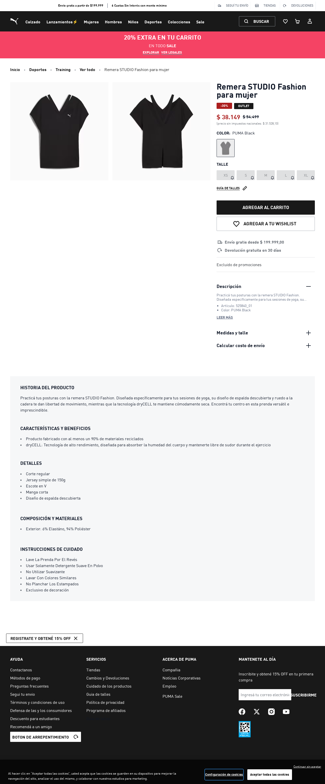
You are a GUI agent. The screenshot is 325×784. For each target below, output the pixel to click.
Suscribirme (303, 694)
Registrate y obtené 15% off (40, 638)
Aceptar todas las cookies (269, 774)
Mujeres (91, 21)
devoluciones (302, 5)
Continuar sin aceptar (307, 766)
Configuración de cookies (224, 774)
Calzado (32, 21)
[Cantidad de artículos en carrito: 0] (297, 21)
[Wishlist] (285, 21)
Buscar (261, 21)
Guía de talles (228, 188)
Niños (133, 21)
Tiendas (270, 5)
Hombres (113, 21)
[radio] (226, 148)
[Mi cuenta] (310, 21)
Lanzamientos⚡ (62, 21)
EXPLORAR (151, 52)
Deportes (153, 21)
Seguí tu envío (237, 5)
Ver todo (87, 69)
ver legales (171, 52)
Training (63, 69)
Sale (200, 21)
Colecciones (179, 21)
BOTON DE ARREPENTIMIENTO (40, 737)
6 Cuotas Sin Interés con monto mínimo (139, 5)
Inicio (15, 69)
